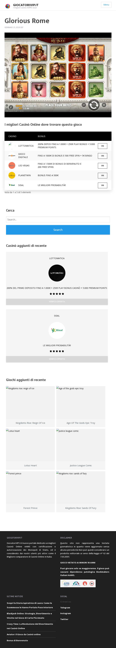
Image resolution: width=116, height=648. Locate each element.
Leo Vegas (23, 165)
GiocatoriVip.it (26, 5)
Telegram (65, 608)
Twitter (64, 619)
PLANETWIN (24, 175)
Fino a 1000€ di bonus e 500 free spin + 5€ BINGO (65, 155)
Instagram (65, 613)
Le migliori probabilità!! (52, 185)
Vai (102, 146)
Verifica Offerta (57, 301)
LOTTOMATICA (26, 145)
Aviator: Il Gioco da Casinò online (24, 634)
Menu (106, 4)
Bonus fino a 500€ (48, 175)
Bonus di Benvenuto (17, 640)
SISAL (21, 185)
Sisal (57, 315)
